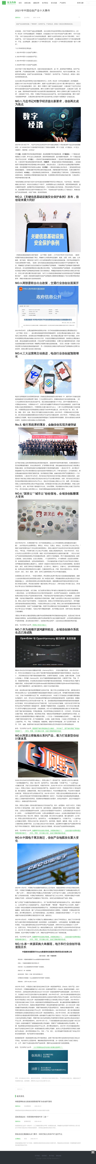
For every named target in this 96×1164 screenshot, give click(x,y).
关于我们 (37, 1156)
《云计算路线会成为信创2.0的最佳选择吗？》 (48, 1047)
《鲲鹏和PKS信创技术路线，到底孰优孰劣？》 (47, 830)
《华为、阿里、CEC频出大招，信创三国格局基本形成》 (43, 731)
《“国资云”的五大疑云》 (39, 625)
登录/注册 (80, 3)
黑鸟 (25, 1139)
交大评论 (26, 17)
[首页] (9, 2)
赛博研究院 (27, 1121)
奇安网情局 (27, 1106)
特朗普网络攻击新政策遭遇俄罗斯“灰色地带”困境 (33, 1101)
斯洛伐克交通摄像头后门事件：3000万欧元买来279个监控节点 (38, 1134)
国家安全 (17, 17)
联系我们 (44, 1156)
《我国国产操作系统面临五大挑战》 (43, 728)
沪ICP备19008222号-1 (53, 1158)
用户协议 (51, 1156)
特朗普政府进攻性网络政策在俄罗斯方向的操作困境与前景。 (33, 1110)
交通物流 (17, 1139)
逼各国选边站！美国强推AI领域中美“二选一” (31, 1116)
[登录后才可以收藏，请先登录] (80, 17)
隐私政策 (58, 1156)
